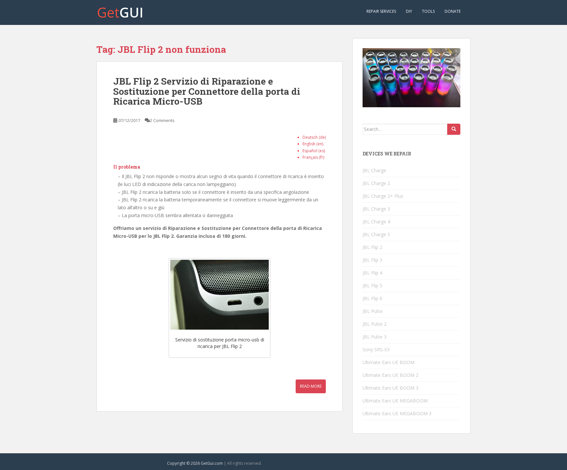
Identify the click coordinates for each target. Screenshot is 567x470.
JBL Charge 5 (376, 234)
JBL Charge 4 (376, 221)
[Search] (453, 129)
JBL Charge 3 (376, 209)
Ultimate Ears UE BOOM (388, 362)
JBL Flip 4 (372, 273)
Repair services (381, 11)
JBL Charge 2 (376, 183)
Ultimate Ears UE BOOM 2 (390, 375)
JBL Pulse (373, 311)
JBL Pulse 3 (375, 337)
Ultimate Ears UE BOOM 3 (390, 388)
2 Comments (162, 120)
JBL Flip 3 (372, 260)
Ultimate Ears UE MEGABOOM (395, 401)
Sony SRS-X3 (376, 349)
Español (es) (314, 150)
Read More (311, 386)
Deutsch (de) (314, 137)
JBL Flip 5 (372, 285)
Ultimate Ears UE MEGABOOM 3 (397, 413)
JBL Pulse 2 (375, 324)
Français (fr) (313, 157)
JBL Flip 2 (372, 247)
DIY (409, 11)
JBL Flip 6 (372, 298)
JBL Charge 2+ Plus (383, 196)
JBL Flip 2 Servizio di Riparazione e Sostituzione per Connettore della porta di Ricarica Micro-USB (206, 91)
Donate (453, 11)
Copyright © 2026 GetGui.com (195, 463)
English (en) (313, 144)
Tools (428, 11)
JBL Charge (374, 170)
